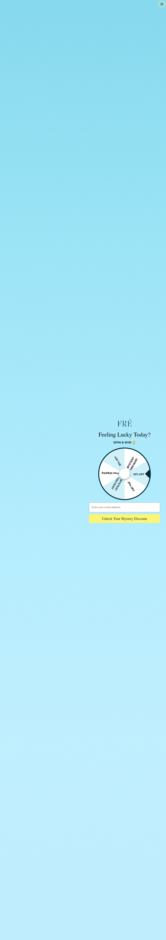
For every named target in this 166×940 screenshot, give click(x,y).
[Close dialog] (162, 4)
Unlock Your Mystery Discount (124, 518)
